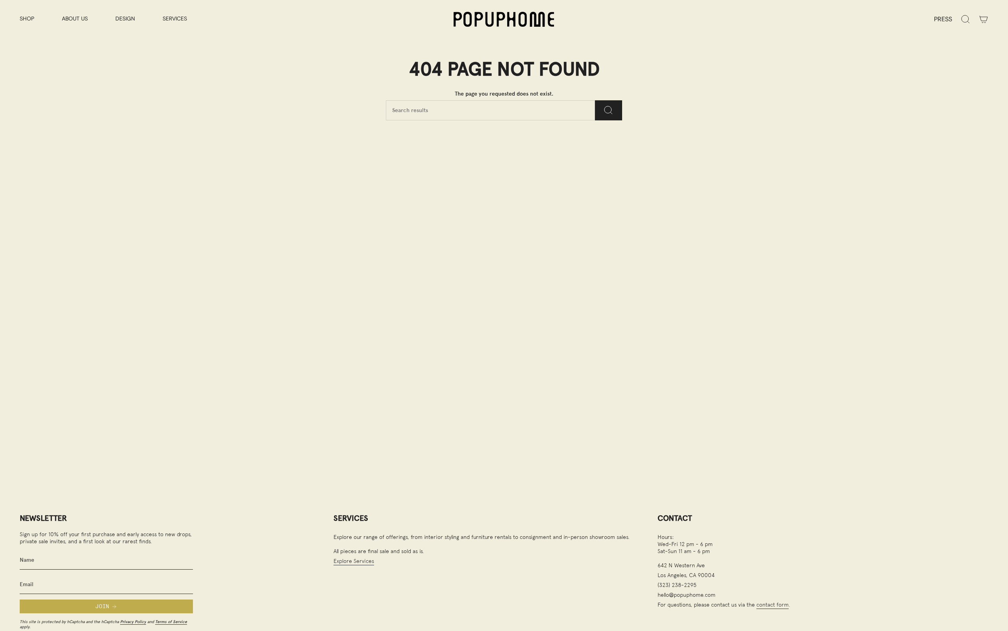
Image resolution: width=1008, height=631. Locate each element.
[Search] (608, 110)
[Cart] (984, 19)
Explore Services (354, 560)
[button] (35, 19)
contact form (772, 604)
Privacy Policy (133, 621)
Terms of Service (171, 621)
